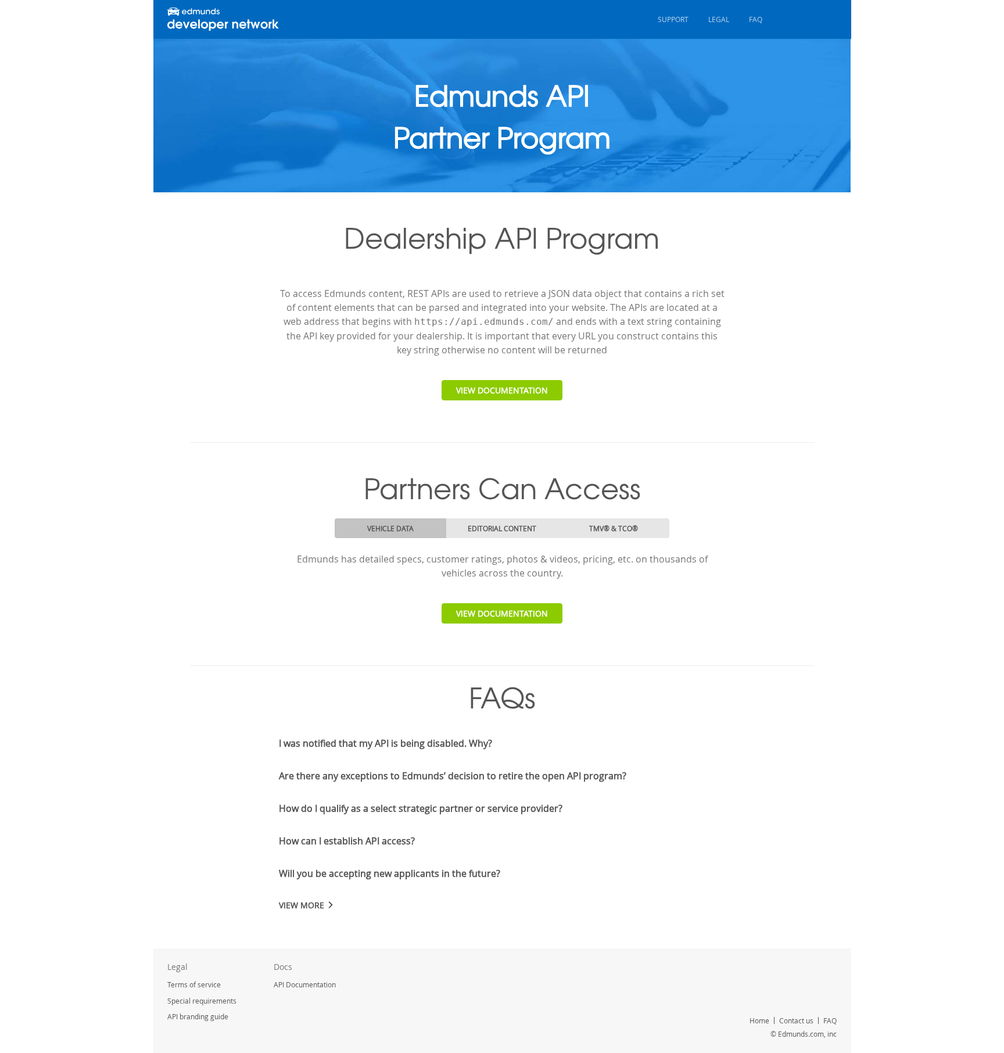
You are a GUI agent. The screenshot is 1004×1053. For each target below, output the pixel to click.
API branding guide (197, 1016)
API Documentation (305, 984)
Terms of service (194, 984)
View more (301, 905)
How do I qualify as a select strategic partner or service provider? (420, 808)
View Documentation (502, 390)
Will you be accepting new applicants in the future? (389, 873)
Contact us (796, 1020)
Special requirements (201, 1000)
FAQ (755, 19)
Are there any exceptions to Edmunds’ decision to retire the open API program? (452, 775)
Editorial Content (502, 528)
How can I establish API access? (347, 840)
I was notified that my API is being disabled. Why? (385, 743)
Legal (718, 19)
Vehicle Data (390, 528)
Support (673, 19)
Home (759, 1020)
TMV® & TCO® (613, 528)
